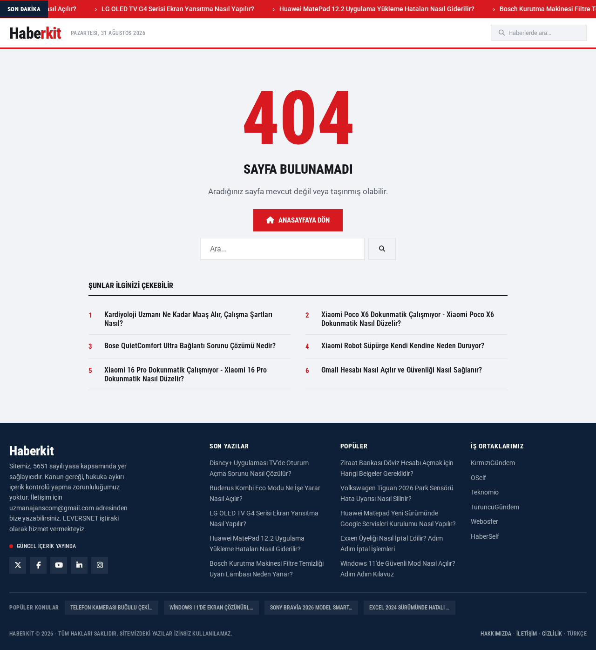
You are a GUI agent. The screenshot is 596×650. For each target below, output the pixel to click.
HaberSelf (485, 536)
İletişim (526, 633)
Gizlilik (552, 633)
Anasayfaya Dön (304, 220)
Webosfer (484, 521)
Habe (35, 33)
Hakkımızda (496, 633)
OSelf (478, 477)
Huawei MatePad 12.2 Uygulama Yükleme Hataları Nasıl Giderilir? (366, 9)
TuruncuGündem (495, 507)
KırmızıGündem (493, 463)
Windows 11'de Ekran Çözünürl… (211, 607)
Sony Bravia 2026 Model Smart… (311, 607)
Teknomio (485, 492)
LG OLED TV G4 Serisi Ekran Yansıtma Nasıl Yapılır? (167, 9)
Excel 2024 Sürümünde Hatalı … (409, 607)
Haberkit (31, 451)
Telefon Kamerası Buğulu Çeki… (111, 607)
